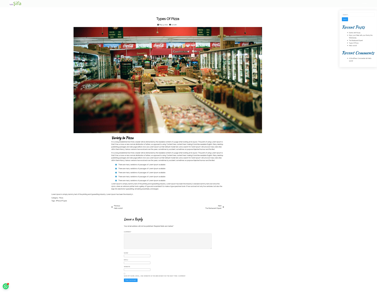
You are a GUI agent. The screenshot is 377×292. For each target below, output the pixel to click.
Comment (128, 232)
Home (364, 4)
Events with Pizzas (354, 33)
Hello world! (353, 45)
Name (126, 253)
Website (127, 266)
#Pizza (58, 201)
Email (126, 260)
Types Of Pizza (353, 43)
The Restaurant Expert (356, 40)
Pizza (61, 198)
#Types (64, 201)
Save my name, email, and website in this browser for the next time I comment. (155, 276)
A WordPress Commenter (357, 58)
